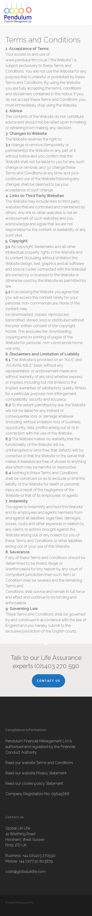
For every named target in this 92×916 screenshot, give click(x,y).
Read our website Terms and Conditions (39, 762)
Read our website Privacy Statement (36, 773)
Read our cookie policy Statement (34, 783)
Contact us (48, 681)
